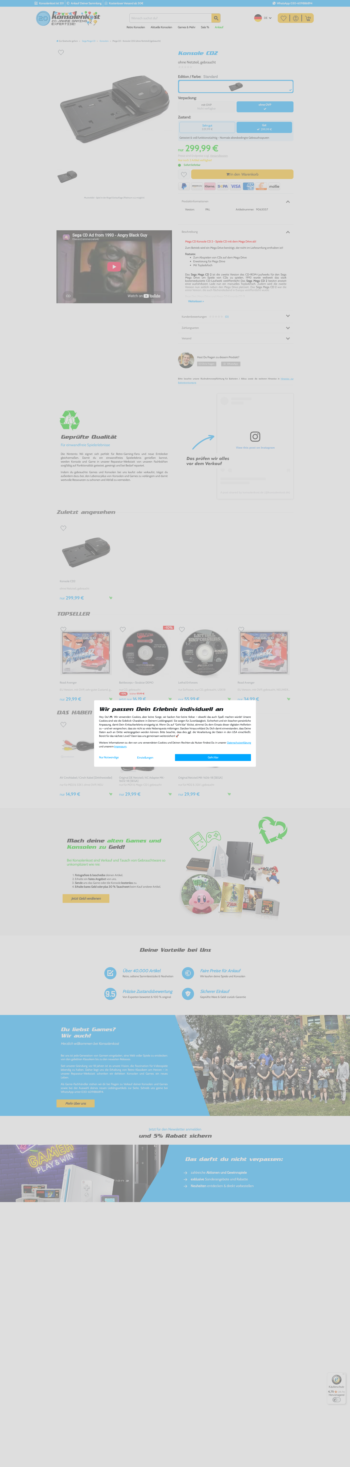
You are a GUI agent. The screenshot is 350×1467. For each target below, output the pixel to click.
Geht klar (213, 757)
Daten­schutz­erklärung (239, 742)
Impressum (120, 746)
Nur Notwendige (109, 757)
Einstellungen (145, 757)
